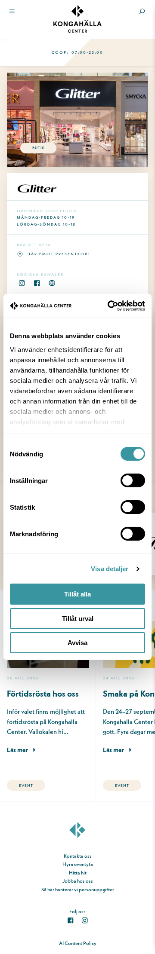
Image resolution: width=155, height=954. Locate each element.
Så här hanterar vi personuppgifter (77, 889)
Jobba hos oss (77, 881)
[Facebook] (37, 283)
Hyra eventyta (77, 864)
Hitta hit (78, 872)
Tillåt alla (77, 594)
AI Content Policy (77, 943)
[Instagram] (22, 283)
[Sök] (142, 11)
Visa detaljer (109, 568)
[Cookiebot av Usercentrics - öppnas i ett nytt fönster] (110, 305)
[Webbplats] (52, 283)
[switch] (133, 480)
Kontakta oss (78, 856)
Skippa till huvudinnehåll (30, 25)
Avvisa (77, 642)
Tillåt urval (77, 618)
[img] (77, 19)
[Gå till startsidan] (77, 837)
